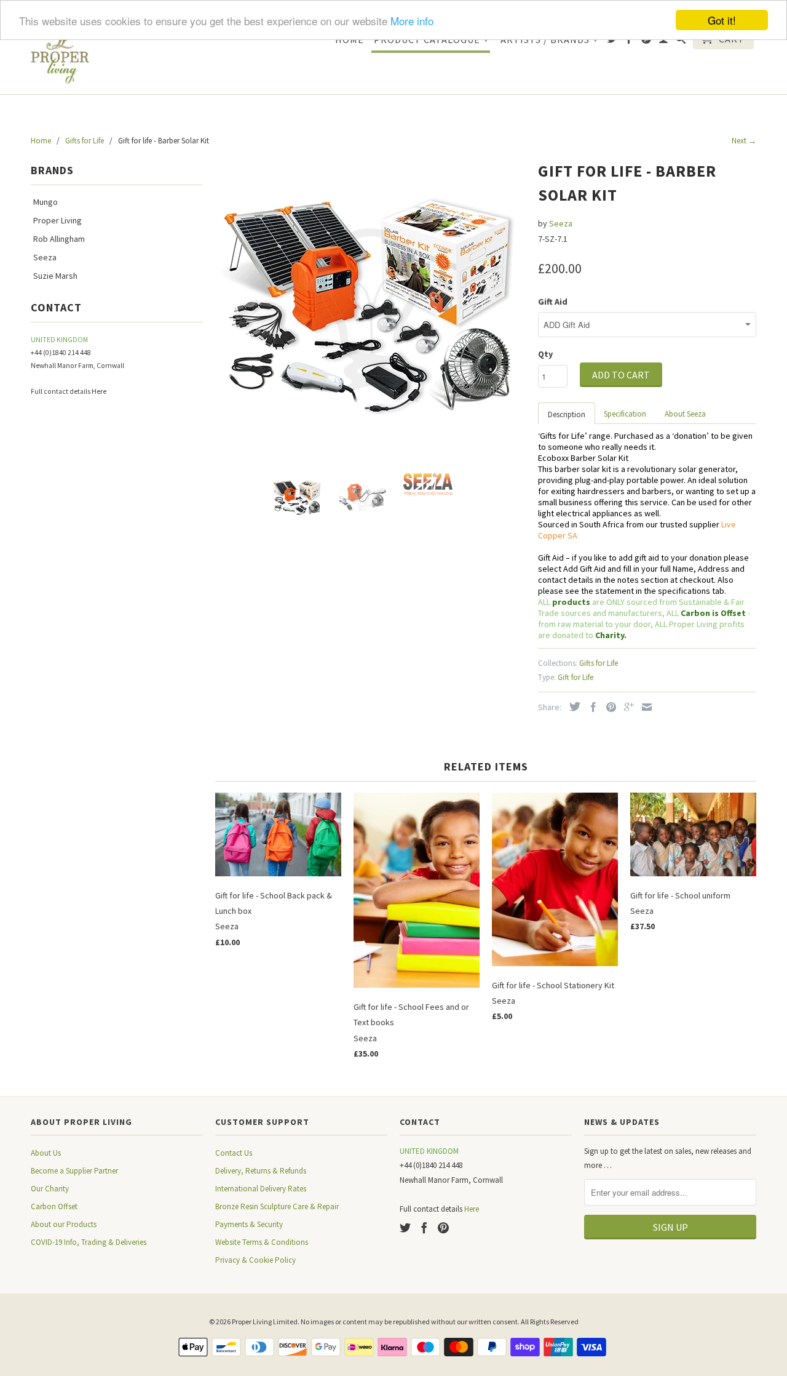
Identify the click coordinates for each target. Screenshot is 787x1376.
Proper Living (57, 220)
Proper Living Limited (265, 1321)
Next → (744, 140)
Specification (625, 414)
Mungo (45, 201)
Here (99, 391)
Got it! (722, 20)
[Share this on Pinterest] (608, 707)
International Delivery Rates (260, 1188)
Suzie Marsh (55, 275)
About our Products (64, 1224)
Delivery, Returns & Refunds (260, 1171)
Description (566, 414)
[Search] (681, 41)
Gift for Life (575, 677)
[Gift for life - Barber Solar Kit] (370, 310)
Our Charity (50, 1188)
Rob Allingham (59, 238)
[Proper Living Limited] (60, 55)
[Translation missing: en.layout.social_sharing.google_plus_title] (626, 707)
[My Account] (663, 41)
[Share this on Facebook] (590, 707)
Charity (609, 635)
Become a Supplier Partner (74, 1171)
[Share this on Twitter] (571, 706)
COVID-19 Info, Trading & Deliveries (88, 1242)
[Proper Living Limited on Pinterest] (646, 41)
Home (349, 40)
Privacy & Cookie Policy (255, 1260)
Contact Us (233, 1153)
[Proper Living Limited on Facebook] (629, 41)
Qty (545, 353)
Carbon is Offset (714, 612)
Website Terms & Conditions (261, 1242)
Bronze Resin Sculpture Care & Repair (277, 1206)
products (571, 601)
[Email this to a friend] (644, 707)
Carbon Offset (54, 1206)
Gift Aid (553, 301)
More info (411, 20)
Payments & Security (249, 1224)
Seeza (45, 257)
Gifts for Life (598, 663)
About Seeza (685, 414)
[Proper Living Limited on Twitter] (612, 41)
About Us (46, 1153)
